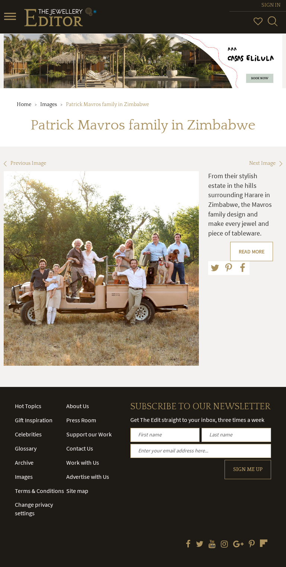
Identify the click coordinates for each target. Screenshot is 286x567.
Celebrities (28, 434)
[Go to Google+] (238, 545)
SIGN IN (270, 5)
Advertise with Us (87, 476)
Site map (77, 490)
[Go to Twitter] (199, 545)
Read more (251, 251)
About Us (77, 406)
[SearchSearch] (272, 25)
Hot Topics (28, 406)
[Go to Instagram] (224, 545)
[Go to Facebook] (188, 545)
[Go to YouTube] (212, 545)
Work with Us (82, 462)
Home (24, 105)
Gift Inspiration (34, 420)
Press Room (81, 420)
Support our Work (89, 434)
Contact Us (79, 448)
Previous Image (28, 163)
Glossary (25, 448)
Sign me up (248, 469)
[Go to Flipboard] (263, 543)
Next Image (262, 163)
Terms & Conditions (39, 490)
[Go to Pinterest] (252, 545)
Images (48, 105)
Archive (24, 462)
